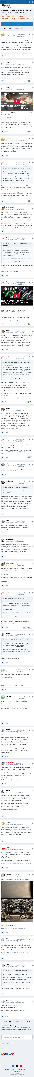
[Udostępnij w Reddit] (2, 1054)
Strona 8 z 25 (18, 28)
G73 (7, 669)
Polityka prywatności (22, 1069)
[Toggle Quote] (3, 168)
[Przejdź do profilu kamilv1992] (3, 482)
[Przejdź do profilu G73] (3, 670)
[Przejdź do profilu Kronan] (3, 823)
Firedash (8, 633)
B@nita (8, 847)
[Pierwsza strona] (2, 28)
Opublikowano (13, 35)
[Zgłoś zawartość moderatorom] (29, 34)
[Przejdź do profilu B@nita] (3, 848)
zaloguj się (22, 1029)
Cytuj (6, 55)
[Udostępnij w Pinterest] (12, 1054)
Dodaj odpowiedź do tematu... (12, 1037)
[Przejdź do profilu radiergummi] (3, 208)
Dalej (28, 28)
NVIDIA (20, 14)
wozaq (8, 330)
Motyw (13, 1069)
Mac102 (8, 696)
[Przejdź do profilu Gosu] (3, 63)
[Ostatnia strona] (32, 28)
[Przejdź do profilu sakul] (3, 464)
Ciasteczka (17, 1071)
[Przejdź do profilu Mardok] (3, 875)
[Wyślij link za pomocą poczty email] (10, 1054)
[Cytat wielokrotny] (2, 56)
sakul (7, 464)
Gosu (7, 62)
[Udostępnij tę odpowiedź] (32, 34)
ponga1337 (6, 14)
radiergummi (23, 243)
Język (6, 1069)
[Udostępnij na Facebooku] (7, 1054)
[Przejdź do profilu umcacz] (3, 34)
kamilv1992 (9, 481)
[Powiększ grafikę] (17, 901)
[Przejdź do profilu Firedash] (3, 634)
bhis (20, 487)
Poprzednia (7, 28)
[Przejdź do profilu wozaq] (3, 331)
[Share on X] (4, 1054)
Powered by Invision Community (17, 1074)
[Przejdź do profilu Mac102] (3, 697)
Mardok (8, 874)
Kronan (8, 822)
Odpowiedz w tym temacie (17, 24)
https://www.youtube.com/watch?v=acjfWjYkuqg (13, 397)
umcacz (8, 34)
